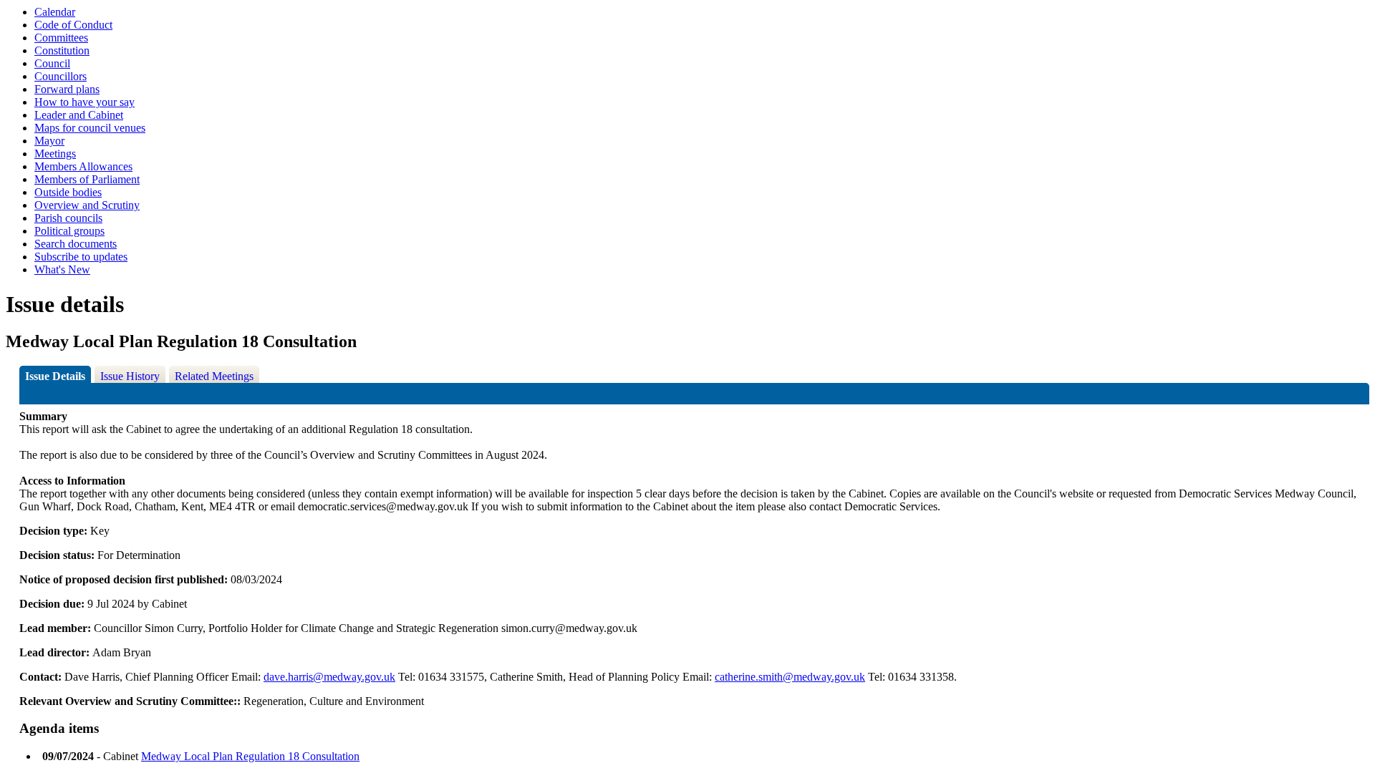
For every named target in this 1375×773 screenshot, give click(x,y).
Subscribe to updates (80, 257)
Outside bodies (68, 192)
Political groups (69, 231)
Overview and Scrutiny (87, 205)
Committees (61, 37)
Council (52, 63)
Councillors (60, 76)
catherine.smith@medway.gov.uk (790, 677)
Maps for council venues (89, 128)
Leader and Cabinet (78, 115)
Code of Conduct (73, 25)
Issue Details (55, 376)
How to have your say (84, 102)
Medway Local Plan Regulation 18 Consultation (250, 756)
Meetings (55, 153)
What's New (62, 269)
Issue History (130, 376)
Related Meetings (214, 376)
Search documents (75, 244)
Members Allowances (83, 166)
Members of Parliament (87, 179)
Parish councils (68, 218)
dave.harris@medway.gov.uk (329, 677)
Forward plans (67, 89)
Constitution (62, 50)
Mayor (49, 141)
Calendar (54, 12)
